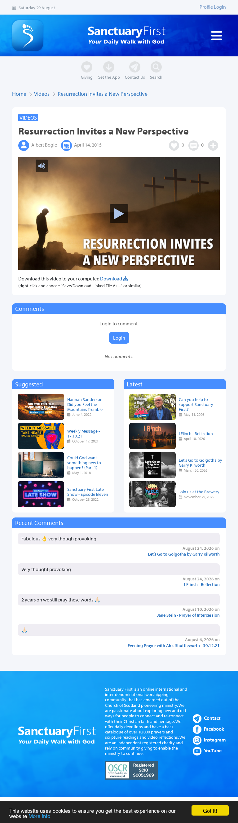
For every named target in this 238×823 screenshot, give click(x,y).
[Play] (119, 411)
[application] (119, 411)
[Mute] (23, 8)
